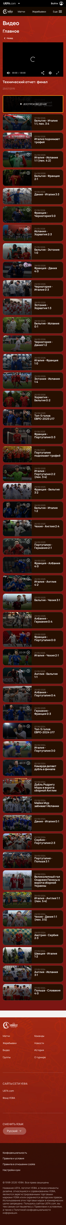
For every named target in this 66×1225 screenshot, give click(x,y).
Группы (6, 1057)
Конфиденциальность (15, 1152)
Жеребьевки (10, 1043)
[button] (57, 11)
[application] (33, 59)
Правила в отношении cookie (19, 1164)
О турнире (40, 1057)
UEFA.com (8, 1090)
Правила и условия (13, 1158)
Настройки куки (11, 1170)
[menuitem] (22, 11)
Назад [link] (10, 38)
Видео (6, 1050)
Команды (39, 1036)
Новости (39, 1043)
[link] (21, 11)
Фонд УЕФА (9, 1097)
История (39, 1050)
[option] (33, 104)
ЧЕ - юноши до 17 (8, 11)
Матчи (6, 1036)
